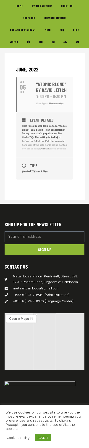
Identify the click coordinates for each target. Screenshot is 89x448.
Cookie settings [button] (19, 438)
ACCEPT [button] (43, 438)
